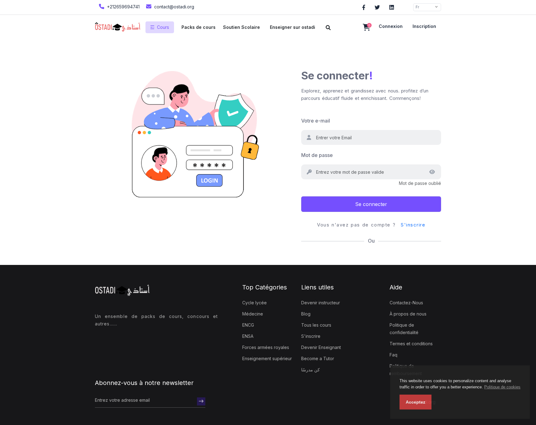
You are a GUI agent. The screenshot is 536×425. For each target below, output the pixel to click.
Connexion (391, 26)
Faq (393, 354)
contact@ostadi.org (173, 6)
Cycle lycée (254, 302)
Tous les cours (316, 325)
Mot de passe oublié (420, 183)
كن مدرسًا (310, 369)
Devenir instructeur (320, 302)
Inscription (424, 26)
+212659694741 (123, 6)
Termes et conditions (411, 343)
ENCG (248, 325)
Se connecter (371, 204)
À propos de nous (408, 313)
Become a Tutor (317, 358)
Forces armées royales (265, 347)
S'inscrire (413, 225)
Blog (305, 313)
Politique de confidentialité (404, 328)
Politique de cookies (502, 387)
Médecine (252, 313)
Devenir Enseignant (321, 347)
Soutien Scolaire (241, 27)
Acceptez (415, 402)
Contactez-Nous (406, 302)
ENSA (247, 336)
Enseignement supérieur (267, 358)
